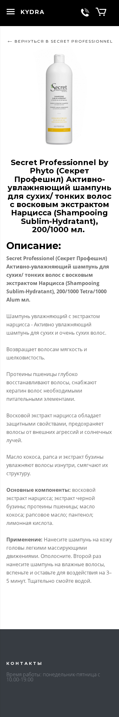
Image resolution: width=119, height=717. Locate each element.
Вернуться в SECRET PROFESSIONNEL (64, 41)
